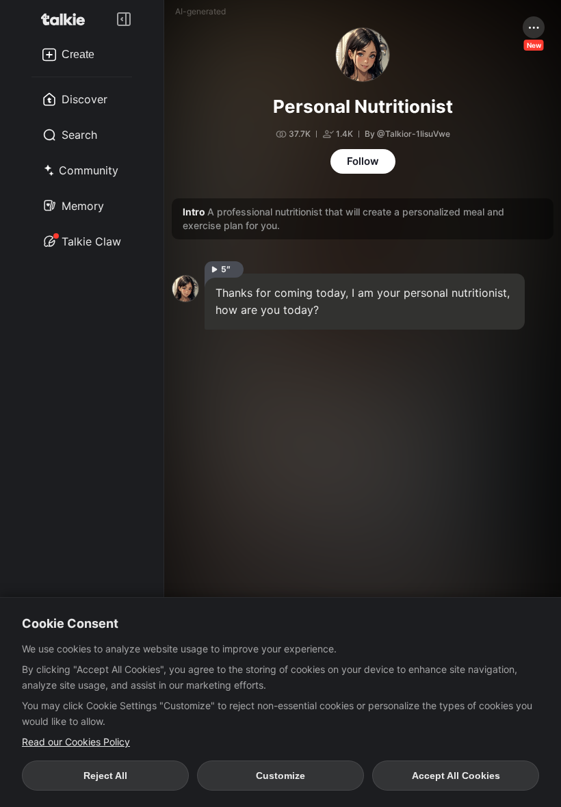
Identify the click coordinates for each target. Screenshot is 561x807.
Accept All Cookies (456, 775)
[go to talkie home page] (67, 19)
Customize (280, 775)
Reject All (105, 775)
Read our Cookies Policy (76, 742)
